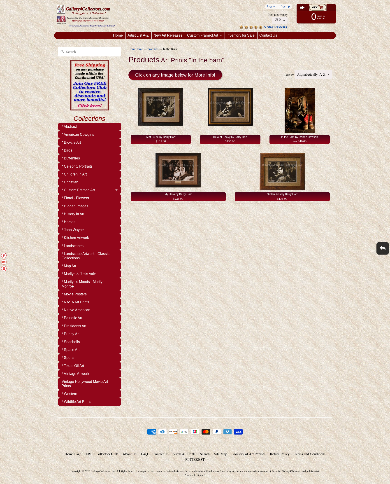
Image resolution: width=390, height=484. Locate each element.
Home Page (135, 49)
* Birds (67, 150)
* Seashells (71, 342)
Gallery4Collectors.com (103, 471)
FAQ (144, 453)
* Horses (68, 222)
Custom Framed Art (202, 35)
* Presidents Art (74, 326)
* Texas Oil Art (73, 366)
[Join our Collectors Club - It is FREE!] (89, 108)
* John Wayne (73, 230)
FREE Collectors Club (102, 453)
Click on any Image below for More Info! (175, 74)
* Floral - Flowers (75, 198)
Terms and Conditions (309, 453)
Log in (271, 6)
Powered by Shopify (195, 475)
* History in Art (73, 214)
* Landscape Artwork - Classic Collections (85, 256)
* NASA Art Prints (75, 302)
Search (205, 453)
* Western (69, 394)
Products (152, 49)
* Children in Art (74, 174)
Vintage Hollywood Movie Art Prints (85, 384)
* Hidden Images (75, 206)
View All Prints (184, 453)
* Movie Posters (74, 294)
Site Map (220, 453)
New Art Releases (167, 35)
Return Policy (280, 453)
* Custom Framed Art (78, 190)
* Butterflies (71, 158)
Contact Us (268, 35)
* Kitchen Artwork (75, 238)
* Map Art (69, 266)
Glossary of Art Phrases (248, 453)
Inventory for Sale (241, 35)
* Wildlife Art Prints (76, 402)
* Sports (68, 358)
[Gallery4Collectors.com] (85, 16)
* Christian (70, 182)
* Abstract (69, 127)
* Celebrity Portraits (77, 166)
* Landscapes (73, 246)
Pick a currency (278, 14)
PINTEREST (195, 459)
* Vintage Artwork (75, 374)
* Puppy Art (70, 334)
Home (118, 35)
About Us (130, 453)
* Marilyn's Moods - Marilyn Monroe (83, 284)
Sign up (285, 6)
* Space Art (70, 350)
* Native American (76, 310)
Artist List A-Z (138, 35)
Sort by (290, 74)
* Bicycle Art (71, 142)
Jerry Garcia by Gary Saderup (49, 465)
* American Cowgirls (78, 134)
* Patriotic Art (72, 318)
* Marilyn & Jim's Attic (79, 274)
